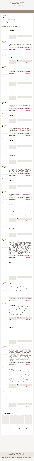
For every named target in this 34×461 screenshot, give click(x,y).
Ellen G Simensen (13, 428)
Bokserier (6, 457)
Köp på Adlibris (13, 36)
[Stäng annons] (33, 457)
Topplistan (10, 457)
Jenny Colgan (5, 429)
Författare (3, 457)
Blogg (13, 457)
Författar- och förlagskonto (18, 457)
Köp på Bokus (20, 36)
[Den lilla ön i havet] (5, 419)
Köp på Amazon (28, 36)
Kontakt (26, 457)
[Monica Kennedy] (20, 419)
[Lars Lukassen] (13, 419)
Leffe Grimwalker (28, 428)
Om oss (23, 457)
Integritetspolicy (30, 457)
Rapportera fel (29, 49)
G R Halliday (20, 428)
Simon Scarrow (5, 15)
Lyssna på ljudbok (12, 49)
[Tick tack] (28, 419)
